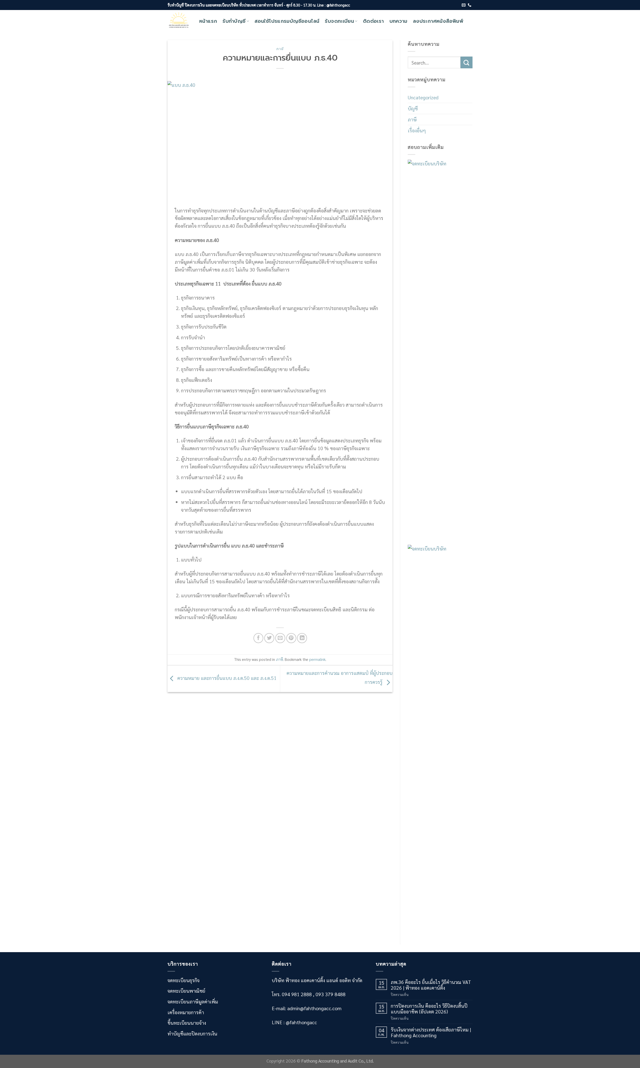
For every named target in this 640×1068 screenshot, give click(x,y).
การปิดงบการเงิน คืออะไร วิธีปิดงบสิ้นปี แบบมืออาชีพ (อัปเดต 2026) (429, 1008)
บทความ (399, 21)
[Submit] (466, 62)
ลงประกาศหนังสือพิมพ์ (438, 21)
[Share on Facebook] (259, 638)
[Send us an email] (464, 5)
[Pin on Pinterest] (291, 638)
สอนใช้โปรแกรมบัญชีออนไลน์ (286, 21)
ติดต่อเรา (373, 21)
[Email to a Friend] (280, 638)
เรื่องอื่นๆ (417, 130)
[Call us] (470, 5)
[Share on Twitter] (269, 638)
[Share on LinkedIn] (302, 638)
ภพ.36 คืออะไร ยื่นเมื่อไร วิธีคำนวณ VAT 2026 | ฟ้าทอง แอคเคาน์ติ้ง (431, 984)
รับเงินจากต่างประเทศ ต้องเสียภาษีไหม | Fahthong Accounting (431, 1032)
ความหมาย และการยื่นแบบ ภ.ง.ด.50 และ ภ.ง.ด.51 (226, 678)
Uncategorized (423, 97)
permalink (317, 659)
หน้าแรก (208, 21)
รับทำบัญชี (234, 21)
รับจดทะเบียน (339, 21)
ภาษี (280, 49)
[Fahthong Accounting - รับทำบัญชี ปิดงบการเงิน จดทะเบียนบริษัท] (180, 21)
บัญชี (413, 108)
